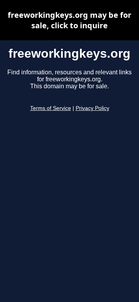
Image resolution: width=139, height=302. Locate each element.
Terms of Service (50, 108)
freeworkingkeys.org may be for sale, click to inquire (69, 20)
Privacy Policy (92, 108)
